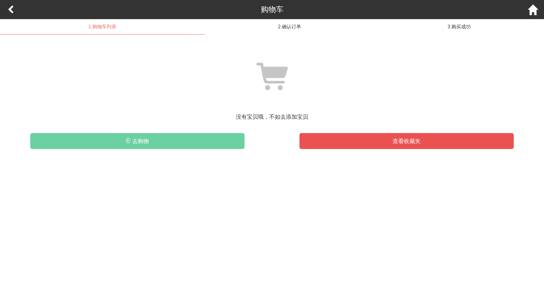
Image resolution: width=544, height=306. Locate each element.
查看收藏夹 (407, 141)
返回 (11, 9)
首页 (533, 9)
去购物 (140, 141)
